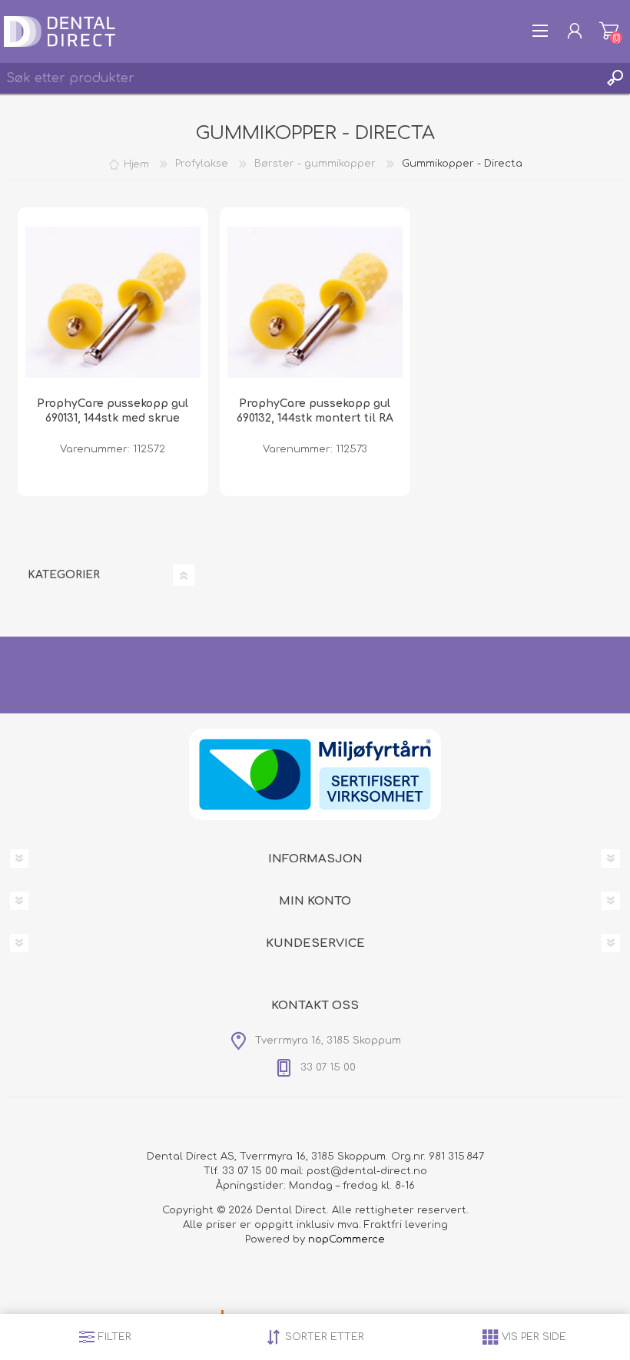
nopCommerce (346, 1239)
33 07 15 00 (249, 1171)
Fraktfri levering (406, 1224)
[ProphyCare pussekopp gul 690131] (113, 302)
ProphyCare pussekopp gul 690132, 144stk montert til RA (315, 410)
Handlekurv (609, 31)
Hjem (136, 163)
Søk (614, 78)
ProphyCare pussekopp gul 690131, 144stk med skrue (112, 410)
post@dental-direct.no (367, 1171)
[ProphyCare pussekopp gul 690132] (315, 302)
